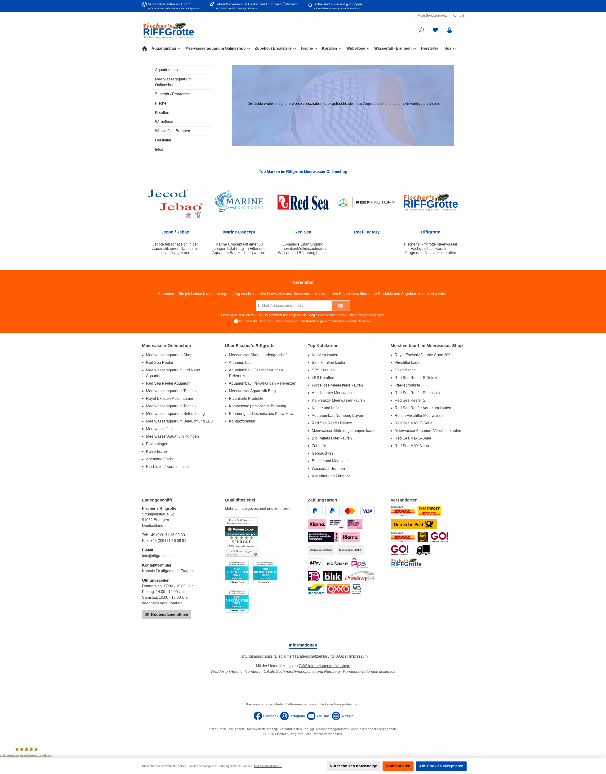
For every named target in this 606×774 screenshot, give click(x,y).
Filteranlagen (157, 444)
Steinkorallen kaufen (329, 363)
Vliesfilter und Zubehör (331, 476)
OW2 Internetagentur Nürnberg (324, 666)
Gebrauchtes (322, 453)
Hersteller (163, 140)
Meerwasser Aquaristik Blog (252, 391)
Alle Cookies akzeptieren (441, 766)
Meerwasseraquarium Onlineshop (173, 82)
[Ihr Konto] (449, 30)
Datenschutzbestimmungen (278, 321)
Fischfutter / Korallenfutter (167, 467)
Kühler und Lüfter (326, 408)
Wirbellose (164, 122)
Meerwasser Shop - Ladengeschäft (258, 355)
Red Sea (302, 232)
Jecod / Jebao (175, 232)
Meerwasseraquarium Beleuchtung (175, 414)
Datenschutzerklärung (315, 656)
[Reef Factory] (367, 202)
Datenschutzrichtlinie (332, 315)
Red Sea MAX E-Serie (413, 423)
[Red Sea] (303, 202)
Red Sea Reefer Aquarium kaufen (423, 408)
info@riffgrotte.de (156, 556)
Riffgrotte (430, 232)
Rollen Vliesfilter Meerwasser (419, 415)
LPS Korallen (323, 378)
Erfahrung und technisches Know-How (261, 414)
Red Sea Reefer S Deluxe (416, 378)
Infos (159, 149)
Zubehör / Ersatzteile (172, 94)
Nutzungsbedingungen (369, 315)
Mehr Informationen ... (268, 766)
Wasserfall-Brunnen (328, 468)
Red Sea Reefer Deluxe (332, 423)
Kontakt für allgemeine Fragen (167, 571)
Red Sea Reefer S (410, 400)
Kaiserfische (156, 451)
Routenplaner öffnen (169, 614)
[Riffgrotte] (430, 202)
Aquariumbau (166, 70)
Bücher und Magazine (330, 461)
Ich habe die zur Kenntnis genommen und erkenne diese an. (305, 321)
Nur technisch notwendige (353, 766)
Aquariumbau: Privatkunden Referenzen (262, 383)
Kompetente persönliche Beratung (257, 406)
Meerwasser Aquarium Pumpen (172, 436)
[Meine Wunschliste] (435, 30)
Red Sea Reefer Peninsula (417, 393)
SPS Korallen (323, 370)
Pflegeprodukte (407, 385)
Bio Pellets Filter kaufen (332, 438)
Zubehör (319, 446)
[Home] (147, 48)
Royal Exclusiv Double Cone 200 (422, 355)
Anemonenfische (160, 459)
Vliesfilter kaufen (409, 363)
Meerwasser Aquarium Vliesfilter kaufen (428, 431)
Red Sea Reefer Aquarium (168, 383)
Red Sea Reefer (159, 363)
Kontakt (458, 15)
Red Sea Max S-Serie (413, 438)
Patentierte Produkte (246, 398)
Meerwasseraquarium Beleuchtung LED (179, 421)
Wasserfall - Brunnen (172, 131)
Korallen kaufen (325, 355)
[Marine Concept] (239, 202)
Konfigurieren (398, 766)
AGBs (341, 656)
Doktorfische (405, 370)
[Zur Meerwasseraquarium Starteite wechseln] (194, 30)
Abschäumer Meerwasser (333, 393)
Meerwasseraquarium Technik (171, 391)
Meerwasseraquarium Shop (169, 355)
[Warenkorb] (461, 28)
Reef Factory (367, 232)
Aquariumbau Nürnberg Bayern (338, 415)
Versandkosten (291, 729)
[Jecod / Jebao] (175, 202)
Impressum (358, 656)
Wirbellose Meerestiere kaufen (337, 385)
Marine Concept (239, 232)
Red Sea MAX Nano (412, 446)
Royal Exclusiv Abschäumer (169, 398)
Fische (160, 103)
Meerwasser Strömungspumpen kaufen (345, 431)
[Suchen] (421, 30)
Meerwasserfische (161, 429)
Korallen (162, 112)
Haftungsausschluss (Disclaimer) (266, 656)
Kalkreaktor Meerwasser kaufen (338, 400)
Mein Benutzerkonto (433, 15)
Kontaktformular (242, 421)
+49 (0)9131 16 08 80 (167, 535)
